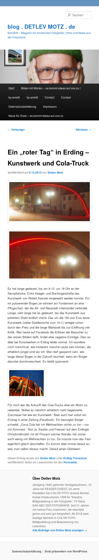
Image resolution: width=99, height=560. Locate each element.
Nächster (83, 129)
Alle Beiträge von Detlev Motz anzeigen (59, 530)
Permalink (70, 462)
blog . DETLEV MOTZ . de (41, 26)
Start (11, 88)
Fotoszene (80, 458)
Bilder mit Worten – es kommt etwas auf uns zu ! (51, 88)
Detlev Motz (55, 172)
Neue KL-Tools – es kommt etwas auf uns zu (36, 116)
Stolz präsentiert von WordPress (66, 551)
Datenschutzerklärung (22, 106)
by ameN (14, 97)
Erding (67, 458)
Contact (49, 97)
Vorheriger (16, 129)
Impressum (50, 106)
